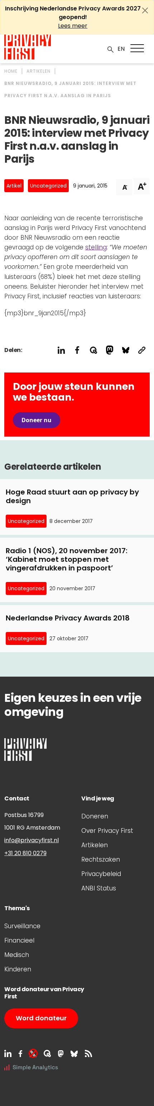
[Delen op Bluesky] (125, 350)
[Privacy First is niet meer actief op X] (33, 1053)
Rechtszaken (100, 859)
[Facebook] (20, 1053)
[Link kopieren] (142, 350)
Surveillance (22, 926)
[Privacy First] (27, 47)
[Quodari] (47, 1053)
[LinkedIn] (7, 1053)
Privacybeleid (101, 874)
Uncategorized (48, 185)
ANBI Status (98, 888)
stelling (96, 247)
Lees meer (72, 26)
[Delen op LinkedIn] (61, 350)
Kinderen (17, 969)
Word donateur (41, 1018)
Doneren (94, 816)
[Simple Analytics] (31, 1067)
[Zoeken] (110, 49)
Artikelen (94, 845)
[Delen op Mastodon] (109, 350)
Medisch (16, 955)
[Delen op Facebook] (77, 350)
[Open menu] (137, 48)
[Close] (145, 10)
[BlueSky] (74, 1053)
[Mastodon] (60, 1053)
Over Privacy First (107, 830)
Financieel (19, 940)
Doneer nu (36, 420)
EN (121, 49)
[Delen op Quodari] (93, 350)
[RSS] (88, 1053)
